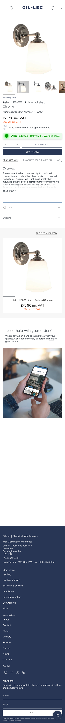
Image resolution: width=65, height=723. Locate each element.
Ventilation (8, 591)
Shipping (7, 217)
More (5, 608)
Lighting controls (11, 580)
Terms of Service (9, 720)
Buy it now (32, 152)
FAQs (5, 631)
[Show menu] (4, 8)
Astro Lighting (9, 97)
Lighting (7, 574)
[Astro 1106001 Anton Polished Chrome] (32, 267)
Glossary (7, 659)
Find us (6, 648)
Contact (7, 625)
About (6, 619)
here (51, 338)
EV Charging (9, 602)
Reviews (7, 642)
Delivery (7, 636)
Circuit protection (12, 597)
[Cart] (60, 8)
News (6, 653)
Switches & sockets (13, 585)
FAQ (11, 207)
